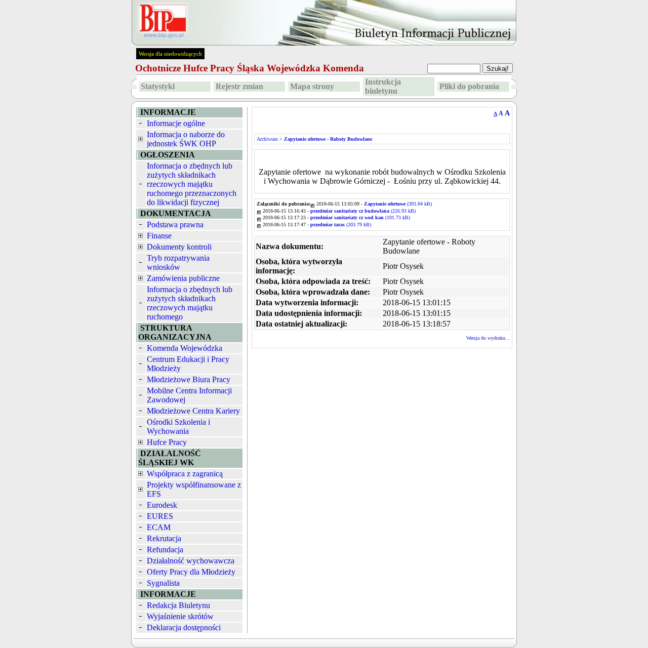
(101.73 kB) (360, 217)
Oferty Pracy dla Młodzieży (191, 572)
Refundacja (165, 549)
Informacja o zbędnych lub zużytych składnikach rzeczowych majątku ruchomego (189, 303)
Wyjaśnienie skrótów (180, 616)
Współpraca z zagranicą (185, 473)
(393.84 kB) (398, 204)
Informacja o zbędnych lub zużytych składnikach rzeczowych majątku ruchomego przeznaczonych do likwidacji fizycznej (191, 184)
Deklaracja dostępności (184, 627)
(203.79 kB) (340, 224)
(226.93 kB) (363, 211)
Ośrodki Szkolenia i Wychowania (178, 426)
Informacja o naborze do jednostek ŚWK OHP (186, 139)
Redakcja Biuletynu (178, 605)
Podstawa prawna (175, 224)
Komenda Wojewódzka (184, 348)
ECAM (159, 527)
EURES (160, 516)
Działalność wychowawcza (190, 560)
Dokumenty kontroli (179, 246)
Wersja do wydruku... (488, 338)
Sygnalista (163, 583)
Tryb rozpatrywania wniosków (178, 262)
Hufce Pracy (167, 442)
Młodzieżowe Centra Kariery (193, 411)
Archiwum (267, 139)
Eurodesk (162, 505)
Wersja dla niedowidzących (170, 54)
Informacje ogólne (176, 123)
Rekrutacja (164, 538)
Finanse (159, 235)
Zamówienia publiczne (183, 278)
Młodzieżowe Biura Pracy (188, 379)
